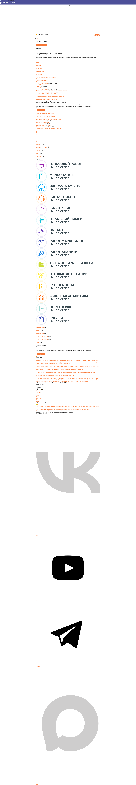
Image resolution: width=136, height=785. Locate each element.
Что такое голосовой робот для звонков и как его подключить (48, 128)
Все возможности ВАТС (68, 363)
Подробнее (2, 3)
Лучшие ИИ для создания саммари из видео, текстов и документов (49, 331)
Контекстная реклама (40, 66)
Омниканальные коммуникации (63, 366)
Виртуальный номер (55, 360)
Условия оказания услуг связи (42, 410)
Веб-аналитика (39, 64)
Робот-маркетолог (56, 375)
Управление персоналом (75, 366)
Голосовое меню (44, 362)
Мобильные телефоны (78, 381)
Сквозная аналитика (66, 373)
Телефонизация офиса (40, 378)
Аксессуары (85, 381)
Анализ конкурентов (57, 373)
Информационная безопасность (51, 378)
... (36, 138)
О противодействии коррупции (67, 410)
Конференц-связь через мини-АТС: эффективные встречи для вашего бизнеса (51, 90)
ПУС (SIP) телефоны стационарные (63, 379)
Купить (97, 35)
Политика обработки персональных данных (45, 406)
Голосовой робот (39, 372)
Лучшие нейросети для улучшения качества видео (46, 334)
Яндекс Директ (39, 69)
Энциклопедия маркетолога (51, 50)
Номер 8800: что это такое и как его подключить (46, 84)
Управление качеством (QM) (70, 372)
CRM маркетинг (39, 61)
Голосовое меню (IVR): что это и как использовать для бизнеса (48, 93)
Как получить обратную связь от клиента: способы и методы (48, 119)
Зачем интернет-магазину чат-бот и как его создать (46, 99)
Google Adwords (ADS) (40, 68)
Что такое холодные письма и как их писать (45, 113)
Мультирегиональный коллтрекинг (67, 375)
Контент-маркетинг (40, 71)
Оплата (37, 396)
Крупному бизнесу (62, 378)
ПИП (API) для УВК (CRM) (78, 367)
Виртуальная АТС (39, 360)
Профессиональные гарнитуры (81, 379)
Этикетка (61, 360)
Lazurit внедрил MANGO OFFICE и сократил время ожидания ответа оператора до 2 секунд (54, 154)
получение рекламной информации (93, 104)
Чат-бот (44, 372)
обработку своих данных (50, 107)
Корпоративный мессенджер (82, 360)
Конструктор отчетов (95, 366)
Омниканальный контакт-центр (42, 366)
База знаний (61, 367)
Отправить (41, 109)
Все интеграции (80, 369)
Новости (63, 50)
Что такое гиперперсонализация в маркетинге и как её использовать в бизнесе (52, 343)
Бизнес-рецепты (43, 50)
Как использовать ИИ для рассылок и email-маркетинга (47, 149)
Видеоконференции (92, 360)
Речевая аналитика (50, 372)
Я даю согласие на (46, 107)
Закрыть (39, 48)
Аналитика (38, 62)
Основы (37, 75)
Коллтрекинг (38, 373)
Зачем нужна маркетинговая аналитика (44, 125)
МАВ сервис (65, 360)
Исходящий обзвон (53, 366)
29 (36, 140)
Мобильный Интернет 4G (69, 381)
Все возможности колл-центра (45, 369)
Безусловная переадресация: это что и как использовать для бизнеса (50, 96)
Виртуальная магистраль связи (65, 362)
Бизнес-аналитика (80, 372)
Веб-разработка (39, 65)
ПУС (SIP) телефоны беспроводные (52, 381)
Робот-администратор (40, 367)
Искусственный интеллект (59, 372)
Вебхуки (69, 369)
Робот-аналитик (49, 375)
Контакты (38, 399)
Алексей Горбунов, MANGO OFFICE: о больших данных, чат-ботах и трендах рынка (52, 157)
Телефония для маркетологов (42, 81)
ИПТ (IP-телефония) (47, 360)
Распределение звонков (83, 362)
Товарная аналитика (74, 373)
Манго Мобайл (91, 362)
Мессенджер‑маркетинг (41, 375)
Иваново (39, 18)
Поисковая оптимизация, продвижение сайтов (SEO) (46, 77)
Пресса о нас (68, 50)
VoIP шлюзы (61, 381)
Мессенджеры (39, 74)
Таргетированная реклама (41, 80)
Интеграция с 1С (74, 369)
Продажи (38, 78)
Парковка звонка (39, 151)
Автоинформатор (43, 363)
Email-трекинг (81, 373)
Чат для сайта (86, 367)
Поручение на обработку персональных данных (62, 409)
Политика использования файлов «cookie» (44, 409)
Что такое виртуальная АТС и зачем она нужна (45, 116)
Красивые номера (69, 378)
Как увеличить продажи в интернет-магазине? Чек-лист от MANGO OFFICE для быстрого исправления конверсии (58, 146)
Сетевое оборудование (91, 379)
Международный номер (78, 378)
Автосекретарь (50, 363)
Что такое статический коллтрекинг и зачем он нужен (47, 340)
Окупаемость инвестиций (89, 373)
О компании (38, 398)
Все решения (46, 379)
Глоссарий (60, 50)
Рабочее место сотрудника (85, 366)
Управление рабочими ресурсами (52, 367)
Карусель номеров (72, 360)
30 (36, 141)
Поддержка (64, 18)
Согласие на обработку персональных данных (63, 406)
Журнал (37, 401)
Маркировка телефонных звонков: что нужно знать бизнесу (48, 337)
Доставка (38, 395)
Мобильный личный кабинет (53, 362)
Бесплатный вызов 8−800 (88, 378)
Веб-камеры (72, 379)
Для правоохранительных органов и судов (81, 409)
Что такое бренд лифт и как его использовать (45, 87)
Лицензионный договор (77, 406)
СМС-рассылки (75, 362)
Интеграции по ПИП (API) (62, 369)
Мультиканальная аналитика (47, 373)
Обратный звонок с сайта (58, 363)
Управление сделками (68, 367)
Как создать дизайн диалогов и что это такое (45, 122)
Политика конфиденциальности (54, 410)
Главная (37, 50)
